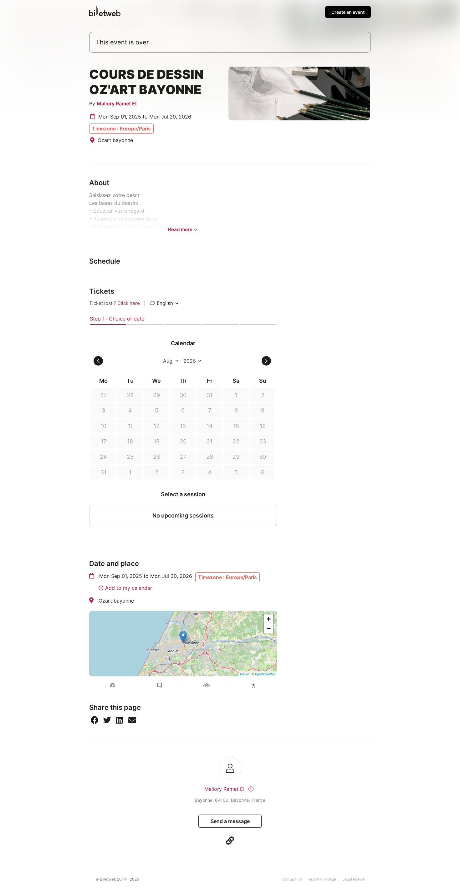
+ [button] (269, 619)
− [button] (269, 629)
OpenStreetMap (265, 674)
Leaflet (244, 674)
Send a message (230, 821)
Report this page (322, 879)
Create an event (348, 12)
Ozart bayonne (116, 601)
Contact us (291, 879)
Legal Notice (353, 879)
